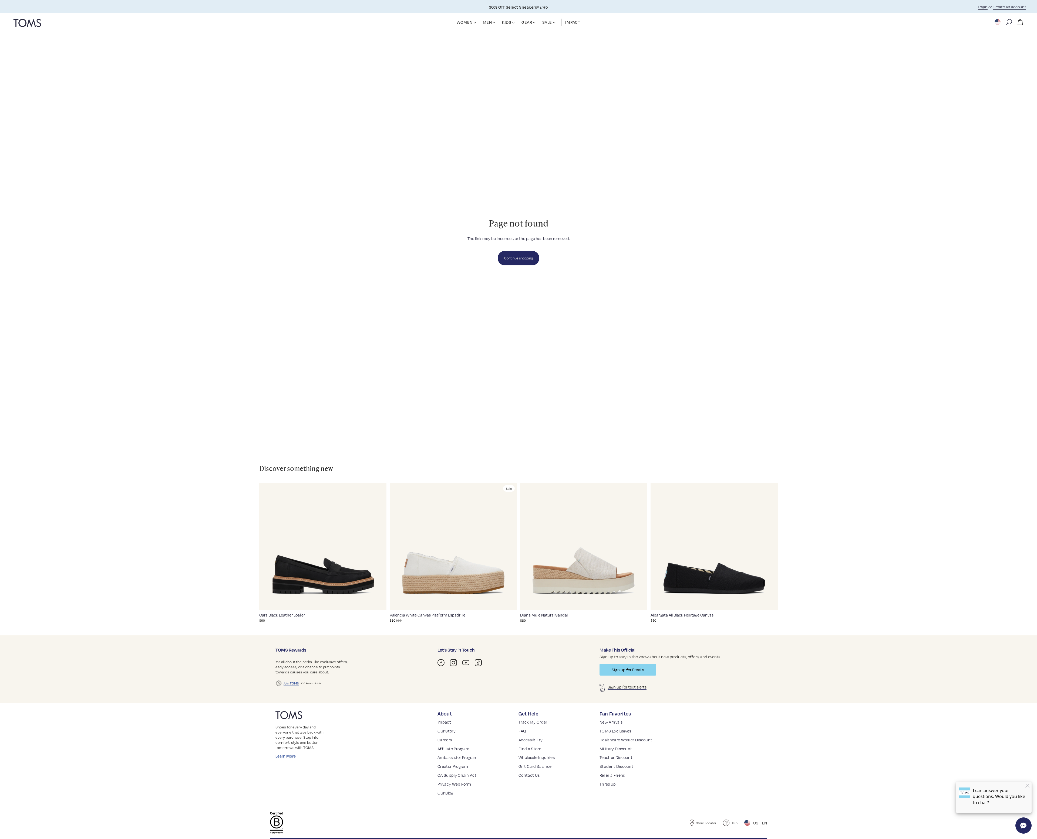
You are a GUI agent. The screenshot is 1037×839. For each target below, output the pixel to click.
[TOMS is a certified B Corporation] (276, 823)
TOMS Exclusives (615, 731)
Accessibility (530, 739)
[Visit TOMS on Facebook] (441, 662)
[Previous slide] (267, 546)
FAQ (522, 731)
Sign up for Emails (628, 669)
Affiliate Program (453, 748)
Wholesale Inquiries (536, 757)
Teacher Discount (616, 757)
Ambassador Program (457, 757)
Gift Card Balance (534, 766)
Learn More (285, 756)
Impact (444, 722)
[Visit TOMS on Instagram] (453, 662)
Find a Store (529, 748)
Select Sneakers (521, 7)
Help (734, 823)
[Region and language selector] (998, 22)
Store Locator (706, 823)
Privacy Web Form (454, 784)
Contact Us (529, 775)
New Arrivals (611, 722)
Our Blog (445, 793)
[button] (474, 22)
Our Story (446, 731)
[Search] (1009, 22)
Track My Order (532, 722)
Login (983, 6)
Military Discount (616, 748)
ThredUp (608, 784)
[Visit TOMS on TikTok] (478, 662)
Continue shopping (518, 258)
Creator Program (452, 766)
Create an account (1009, 6)
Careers (444, 739)
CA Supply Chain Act (456, 775)
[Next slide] (378, 546)
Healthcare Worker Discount (626, 739)
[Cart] (1020, 22)
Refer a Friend (612, 775)
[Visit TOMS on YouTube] (465, 662)
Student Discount (616, 766)
